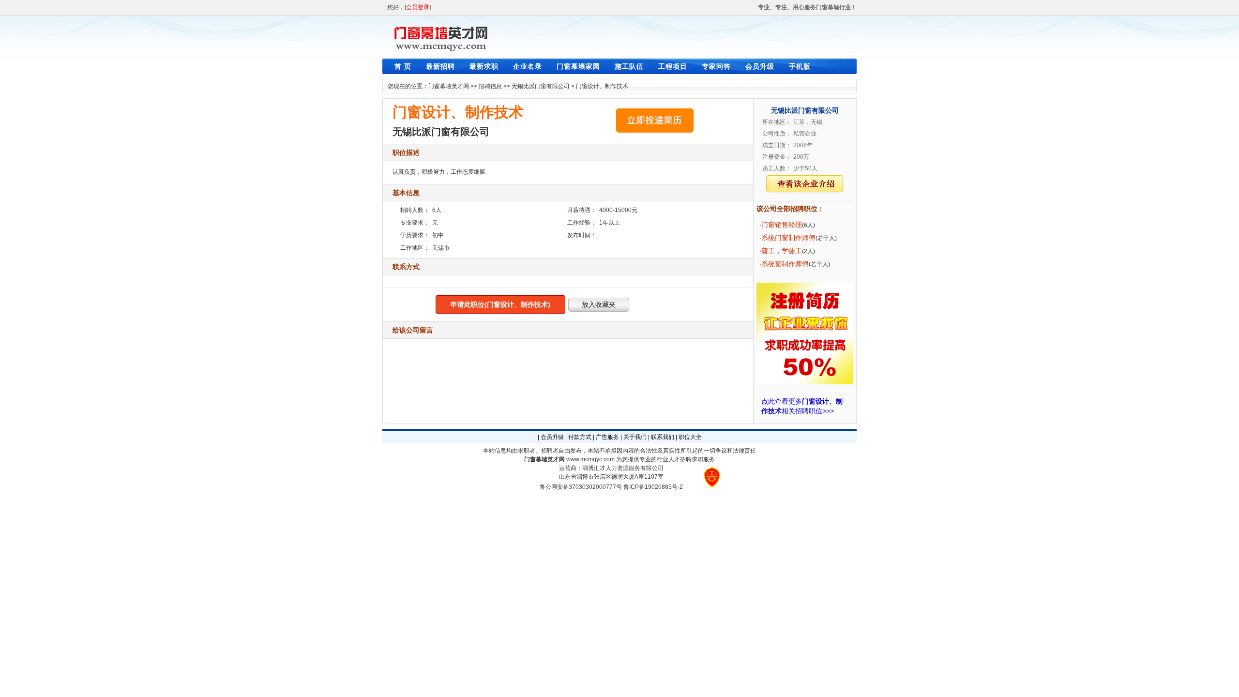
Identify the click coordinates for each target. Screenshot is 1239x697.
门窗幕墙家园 (578, 66)
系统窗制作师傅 (785, 264)
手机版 (800, 66)
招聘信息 (490, 86)
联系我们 (662, 437)
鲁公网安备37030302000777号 (581, 487)
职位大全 (690, 437)
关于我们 (635, 437)
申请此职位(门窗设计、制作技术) (500, 304)
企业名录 (527, 66)
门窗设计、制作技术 (602, 86)
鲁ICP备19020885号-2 (653, 487)
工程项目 (672, 66)
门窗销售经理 (781, 224)
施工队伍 (629, 66)
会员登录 (417, 7)
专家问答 (716, 66)
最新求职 (484, 66)
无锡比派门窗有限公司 (541, 86)
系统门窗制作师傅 (788, 238)
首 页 (402, 66)
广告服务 (607, 437)
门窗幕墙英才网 (448, 86)
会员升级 (759, 66)
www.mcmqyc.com (590, 459)
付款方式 (579, 437)
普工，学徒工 (781, 251)
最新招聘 (440, 66)
